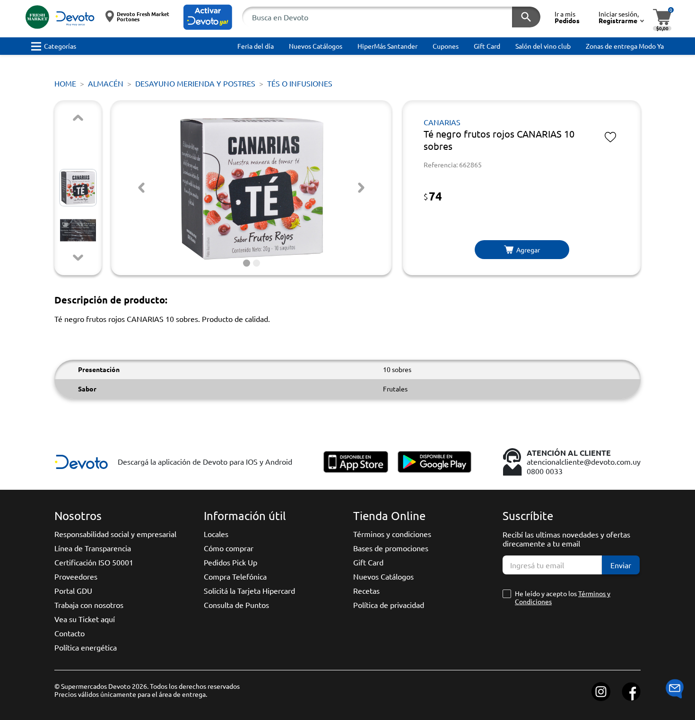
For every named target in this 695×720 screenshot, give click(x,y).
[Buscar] (526, 17)
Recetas (366, 590)
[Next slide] (78, 257)
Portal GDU (73, 590)
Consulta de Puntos (236, 604)
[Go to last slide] (141, 188)
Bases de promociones (390, 548)
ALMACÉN (105, 83)
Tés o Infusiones (299, 83)
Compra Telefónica (235, 576)
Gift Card (368, 562)
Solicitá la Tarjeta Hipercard (249, 590)
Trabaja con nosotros (88, 604)
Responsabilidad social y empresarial (115, 534)
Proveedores (75, 576)
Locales (216, 534)
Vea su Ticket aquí (84, 619)
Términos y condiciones (392, 534)
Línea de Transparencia (92, 548)
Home (65, 83)
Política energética (85, 647)
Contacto (69, 633)
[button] (208, 17)
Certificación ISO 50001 (93, 562)
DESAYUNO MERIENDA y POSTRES (195, 83)
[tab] (246, 263)
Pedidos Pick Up (230, 562)
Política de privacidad (388, 604)
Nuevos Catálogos (383, 576)
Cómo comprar (228, 548)
